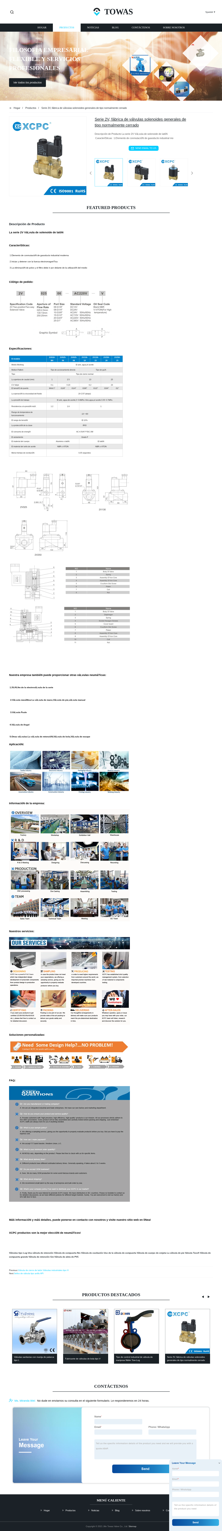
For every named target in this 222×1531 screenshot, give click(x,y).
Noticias (93, 27)
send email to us (145, 148)
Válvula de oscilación (92, 1253)
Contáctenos (141, 27)
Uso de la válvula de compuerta (120, 1253)
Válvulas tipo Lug (18, 1253)
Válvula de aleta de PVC (66, 1257)
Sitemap (132, 1526)
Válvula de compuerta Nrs (67, 1253)
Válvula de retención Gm (41, 1257)
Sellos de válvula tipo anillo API (28, 1273)
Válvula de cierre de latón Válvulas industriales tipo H (43, 1270)
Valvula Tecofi (192, 1253)
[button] (12, 12)
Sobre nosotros (174, 27)
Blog (115, 27)
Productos (66, 27)
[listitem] (111, 172)
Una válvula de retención (40, 1253)
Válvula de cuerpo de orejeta (151, 1253)
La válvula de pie (175, 1253)
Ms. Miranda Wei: (25, 1400)
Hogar (41, 27)
